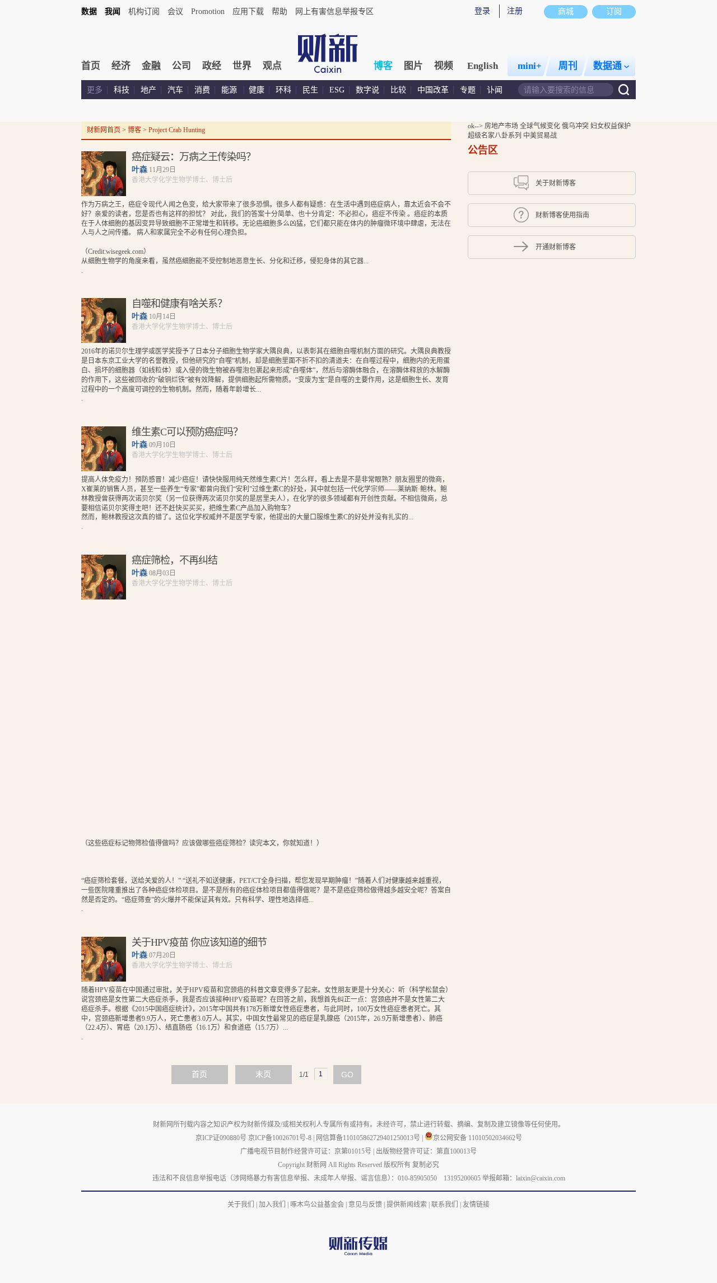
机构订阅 (144, 11)
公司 (181, 66)
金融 (151, 66)
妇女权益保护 (610, 126)
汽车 (175, 90)
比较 (398, 90)
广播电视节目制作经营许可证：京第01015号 (305, 1151)
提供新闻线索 (407, 1204)
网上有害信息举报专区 (334, 11)
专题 (468, 90)
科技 (121, 90)
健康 (256, 90)
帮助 (279, 11)
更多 (95, 90)
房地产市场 (502, 126)
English (482, 66)
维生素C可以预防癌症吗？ (187, 432)
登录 (482, 11)
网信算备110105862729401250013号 (369, 1138)
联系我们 (444, 1204)
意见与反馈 (365, 1204)
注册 (515, 11)
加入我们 (272, 1204)
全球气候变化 (541, 126)
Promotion (208, 11)
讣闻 (494, 90)
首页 (90, 66)
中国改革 (433, 90)
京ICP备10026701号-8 (280, 1138)
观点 (272, 66)
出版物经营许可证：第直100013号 (426, 1151)
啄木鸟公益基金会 (318, 1204)
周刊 (568, 66)
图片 (413, 66)
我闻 (112, 11)
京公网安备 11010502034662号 (477, 1138)
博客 (383, 66)
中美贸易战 (540, 136)
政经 (211, 66)
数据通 (607, 66)
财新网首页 (103, 130)
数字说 (367, 90)
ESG (336, 90)
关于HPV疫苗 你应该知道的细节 (199, 942)
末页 (263, 1074)
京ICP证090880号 (220, 1138)
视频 (443, 66)
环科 (283, 90)
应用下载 (248, 11)
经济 (121, 66)
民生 (310, 90)
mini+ (530, 66)
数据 (89, 11)
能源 (230, 90)
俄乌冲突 (576, 126)
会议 (175, 11)
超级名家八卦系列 (495, 136)
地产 (148, 90)
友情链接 (476, 1204)
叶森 (139, 169)
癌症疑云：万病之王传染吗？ (193, 156)
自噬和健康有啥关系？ (179, 303)
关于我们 (240, 1204)
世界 (242, 66)
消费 (202, 90)
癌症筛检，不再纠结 (174, 560)
